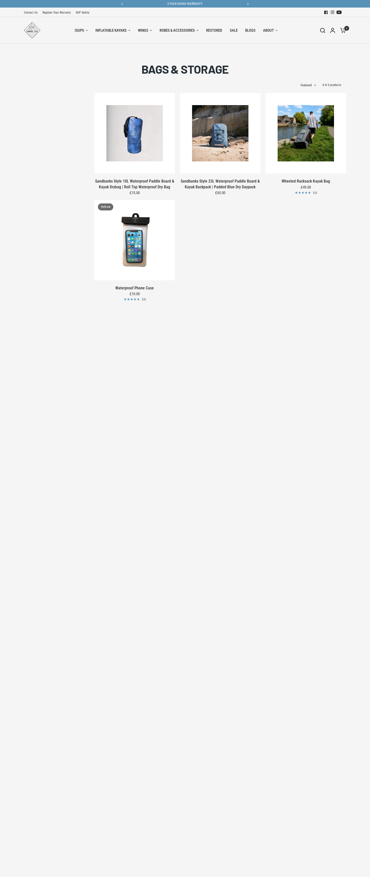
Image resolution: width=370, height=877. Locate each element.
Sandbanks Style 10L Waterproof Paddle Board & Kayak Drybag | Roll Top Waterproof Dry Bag (134, 184)
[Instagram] (332, 12)
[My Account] (333, 30)
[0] (342, 30)
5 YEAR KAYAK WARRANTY (185, 4)
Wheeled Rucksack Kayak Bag (306, 181)
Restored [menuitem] (214, 30)
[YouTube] (339, 12)
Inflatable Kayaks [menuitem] (111, 30)
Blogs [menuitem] (250, 30)
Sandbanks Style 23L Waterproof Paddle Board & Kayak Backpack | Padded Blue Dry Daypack (220, 184)
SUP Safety (82, 12)
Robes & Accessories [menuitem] (177, 30)
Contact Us (31, 12)
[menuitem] (32, 12)
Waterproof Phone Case (134, 288)
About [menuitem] (268, 30)
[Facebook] (326, 12)
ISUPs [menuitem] (79, 30)
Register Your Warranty (57, 12)
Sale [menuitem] (234, 30)
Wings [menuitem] (143, 30)
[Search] (323, 30)
